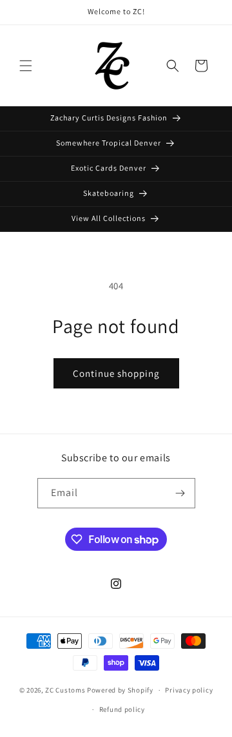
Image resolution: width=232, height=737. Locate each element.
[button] (26, 66)
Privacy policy (189, 689)
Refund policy (122, 709)
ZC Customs (65, 689)
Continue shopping (116, 373)
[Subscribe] (180, 493)
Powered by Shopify (120, 689)
